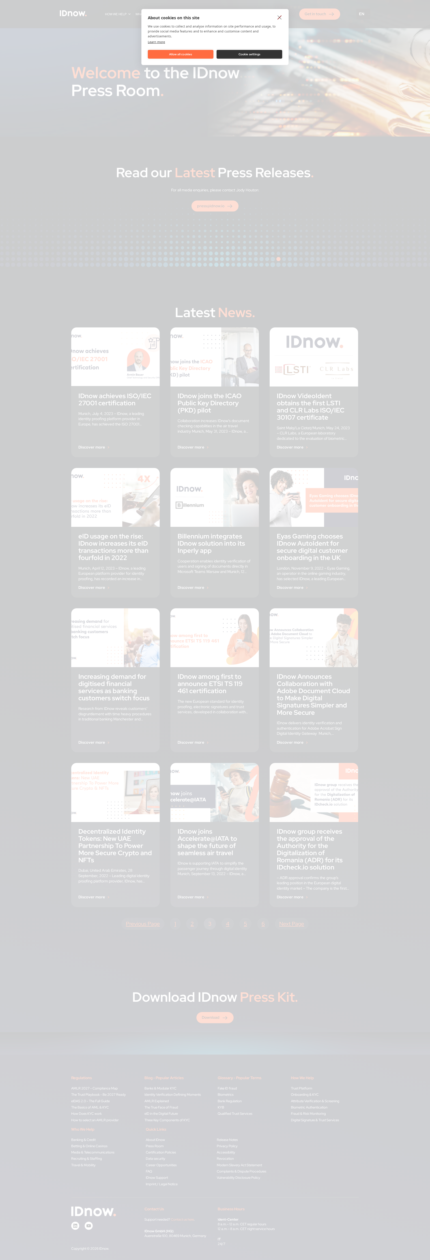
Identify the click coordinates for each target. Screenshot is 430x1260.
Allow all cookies (180, 54)
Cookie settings (249, 54)
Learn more (156, 42)
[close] (279, 17)
